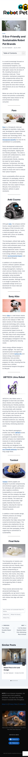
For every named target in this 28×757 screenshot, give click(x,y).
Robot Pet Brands (15, 614)
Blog (3, 33)
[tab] (10, 680)
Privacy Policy (13, 704)
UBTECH (18, 432)
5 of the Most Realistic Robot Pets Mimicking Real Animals (21, 630)
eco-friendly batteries (9, 449)
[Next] (23, 664)
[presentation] (14, 656)
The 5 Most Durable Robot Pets (6, 629)
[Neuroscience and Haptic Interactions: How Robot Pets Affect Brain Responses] (14, 718)
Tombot (4, 481)
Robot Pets (6, 617)
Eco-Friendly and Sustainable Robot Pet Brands (13, 610)
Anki (10, 224)
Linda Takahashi (8, 47)
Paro (3, 127)
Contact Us (22, 704)
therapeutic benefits (9, 140)
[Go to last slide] (4, 664)
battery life (18, 354)
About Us (5, 704)
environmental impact (15, 256)
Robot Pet (6, 614)
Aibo (8, 315)
